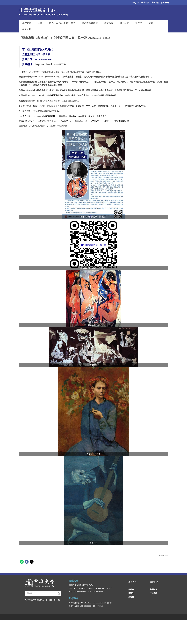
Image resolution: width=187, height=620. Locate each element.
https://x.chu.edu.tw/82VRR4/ (51, 64)
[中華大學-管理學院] (39, 583)
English (135, 2)
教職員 (131, 597)
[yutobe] (50, 600)
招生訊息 (165, 2)
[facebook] (27, 562)
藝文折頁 (108, 23)
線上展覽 (124, 23)
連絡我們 (155, 2)
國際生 (131, 593)
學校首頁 (145, 2)
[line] (22, 562)
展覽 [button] (40, 23)
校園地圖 (153, 589)
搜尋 (59, 593)
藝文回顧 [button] (26, 29)
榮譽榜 (138, 23)
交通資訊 (153, 593)
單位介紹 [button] (26, 23)
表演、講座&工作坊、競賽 (62, 23)
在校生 (131, 589)
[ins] (55, 600)
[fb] (46, 600)
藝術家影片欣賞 (90, 23)
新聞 (150, 23)
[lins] (59, 600)
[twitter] (32, 562)
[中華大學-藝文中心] (50, 12)
